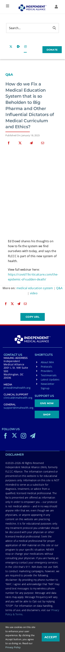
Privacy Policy (13, 647)
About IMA (47, 362)
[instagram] (23, 435)
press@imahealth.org (17, 387)
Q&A (9, 75)
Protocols (46, 366)
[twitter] (14, 435)
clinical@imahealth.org (18, 397)
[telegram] (32, 435)
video (34, 293)
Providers (47, 371)
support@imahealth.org (18, 407)
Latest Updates (50, 379)
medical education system (34, 288)
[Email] (42, 143)
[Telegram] (31, 143)
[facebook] (5, 435)
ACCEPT (50, 637)
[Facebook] (8, 143)
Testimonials (49, 375)
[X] (20, 143)
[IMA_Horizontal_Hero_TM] (32, 6)
